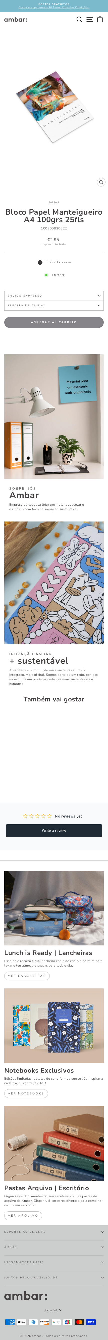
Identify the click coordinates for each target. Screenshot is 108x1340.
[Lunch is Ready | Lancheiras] (54, 908)
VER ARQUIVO (23, 1216)
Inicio (53, 202)
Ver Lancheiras (27, 976)
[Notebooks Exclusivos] (54, 1025)
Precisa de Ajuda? (26, 305)
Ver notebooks (26, 1093)
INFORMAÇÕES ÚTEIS (24, 1262)
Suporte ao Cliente (25, 1232)
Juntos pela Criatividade (31, 1277)
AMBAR (10, 1247)
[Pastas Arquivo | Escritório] (54, 1143)
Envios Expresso (25, 296)
